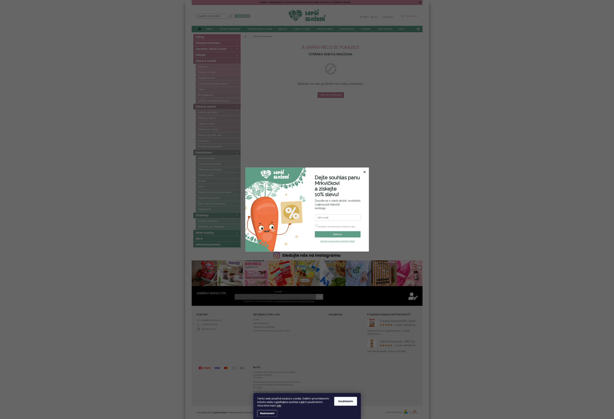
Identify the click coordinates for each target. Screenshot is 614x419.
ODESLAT (337, 234)
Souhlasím (345, 401)
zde (279, 405)
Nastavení (267, 413)
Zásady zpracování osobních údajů (337, 241)
